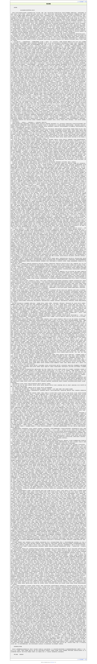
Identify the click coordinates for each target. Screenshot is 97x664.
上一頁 (79, 1)
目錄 (82, 1)
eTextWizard (52, 662)
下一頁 (84, 1)
